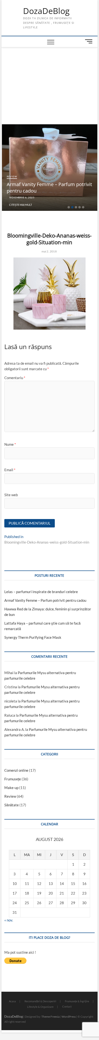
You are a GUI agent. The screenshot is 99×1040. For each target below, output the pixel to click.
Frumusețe (12, 779)
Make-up (11, 787)
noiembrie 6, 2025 (22, 197)
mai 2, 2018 (48, 251)
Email (9, 470)
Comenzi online (16, 770)
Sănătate (11, 805)
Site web (11, 495)
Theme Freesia (50, 1016)
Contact (67, 1006)
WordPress (69, 1016)
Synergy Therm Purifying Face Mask (32, 637)
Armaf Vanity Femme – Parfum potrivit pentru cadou (45, 600)
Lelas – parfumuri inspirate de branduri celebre (41, 591)
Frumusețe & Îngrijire (77, 1001)
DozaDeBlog (46, 11)
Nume (10, 444)
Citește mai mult (20, 204)
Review (12, 176)
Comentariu (14, 378)
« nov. (8, 920)
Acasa (12, 1001)
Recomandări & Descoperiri (40, 1001)
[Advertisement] (49, 83)
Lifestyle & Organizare (40, 1006)
